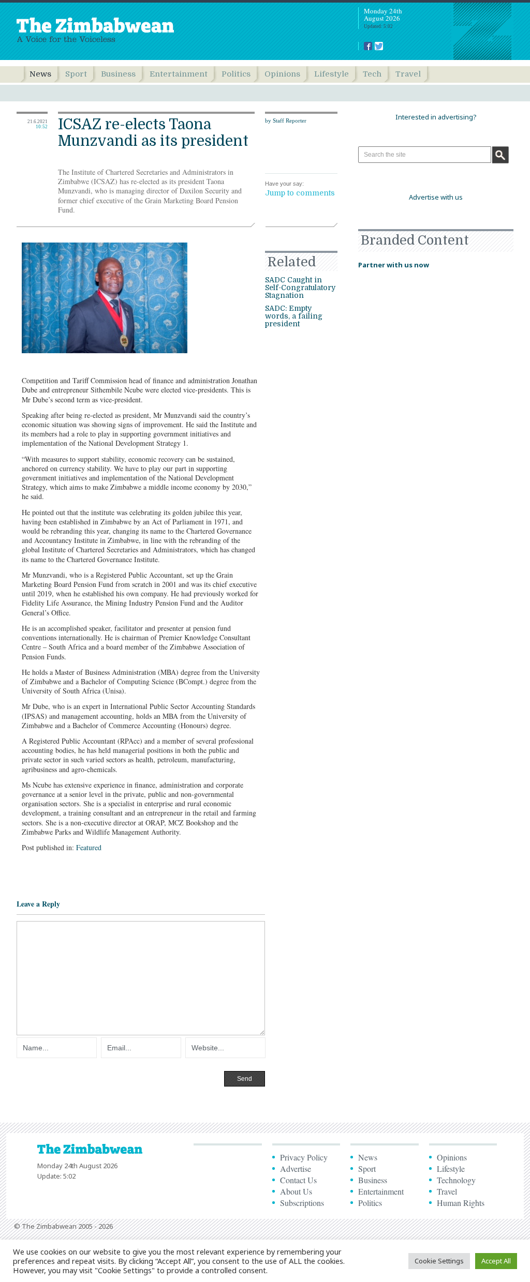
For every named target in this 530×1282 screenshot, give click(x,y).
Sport (76, 74)
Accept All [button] (496, 1260)
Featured (88, 847)
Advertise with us (436, 197)
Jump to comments (300, 193)
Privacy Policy (304, 1157)
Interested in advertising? (436, 117)
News (40, 74)
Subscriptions (302, 1202)
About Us (296, 1191)
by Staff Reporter (285, 120)
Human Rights (460, 1202)
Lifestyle (331, 74)
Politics (236, 74)
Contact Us (298, 1179)
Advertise (295, 1168)
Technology (456, 1179)
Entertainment (179, 74)
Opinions (282, 74)
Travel (408, 74)
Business (118, 74)
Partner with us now (393, 264)
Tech (372, 74)
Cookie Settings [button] (439, 1260)
